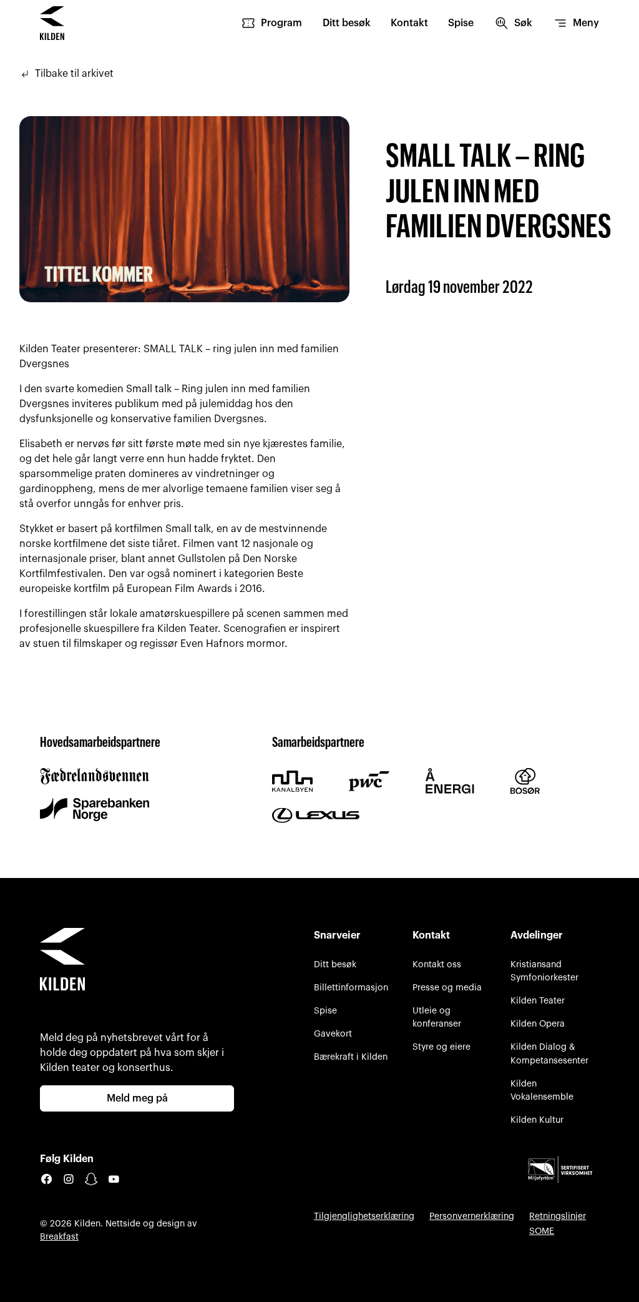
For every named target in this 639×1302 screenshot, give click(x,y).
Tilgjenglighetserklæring (364, 1216)
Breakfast (59, 1236)
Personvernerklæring (471, 1216)
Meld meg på (137, 1098)
